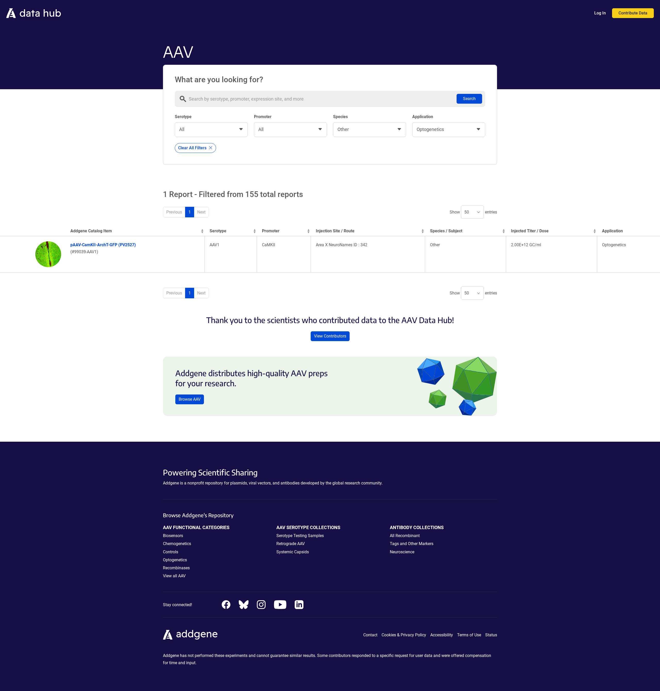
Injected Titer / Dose (530, 230)
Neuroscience (402, 551)
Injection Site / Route (335, 230)
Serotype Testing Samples (300, 535)
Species (340, 116)
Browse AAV (190, 399)
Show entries (473, 212)
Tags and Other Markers (411, 543)
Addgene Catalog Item (91, 230)
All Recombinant (405, 535)
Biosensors (173, 535)
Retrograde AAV (290, 543)
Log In (600, 13)
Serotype (183, 116)
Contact (370, 634)
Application (422, 116)
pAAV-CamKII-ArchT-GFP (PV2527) (103, 244)
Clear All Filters (193, 147)
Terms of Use (469, 634)
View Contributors (330, 336)
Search (469, 98)
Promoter (262, 116)
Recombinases (176, 567)
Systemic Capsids (292, 551)
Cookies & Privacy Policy (404, 634)
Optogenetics (175, 559)
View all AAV (174, 575)
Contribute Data (632, 13)
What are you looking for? (219, 80)
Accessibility (441, 634)
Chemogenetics (177, 543)
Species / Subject (446, 230)
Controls (170, 551)
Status (491, 634)
